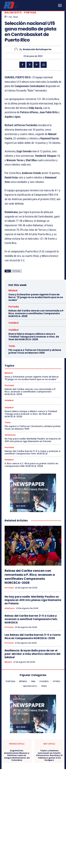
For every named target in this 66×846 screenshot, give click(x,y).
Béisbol (12, 290)
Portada (30, 12)
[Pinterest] (36, 65)
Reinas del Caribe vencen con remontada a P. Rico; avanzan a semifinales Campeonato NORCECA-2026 (36, 313)
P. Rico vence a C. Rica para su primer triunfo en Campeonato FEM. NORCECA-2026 (31, 465)
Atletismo (10, 435)
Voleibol (13, 323)
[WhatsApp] (44, 65)
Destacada (16, 271)
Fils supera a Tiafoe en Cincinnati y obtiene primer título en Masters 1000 (34, 351)
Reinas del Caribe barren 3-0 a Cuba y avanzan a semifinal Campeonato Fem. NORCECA (32, 452)
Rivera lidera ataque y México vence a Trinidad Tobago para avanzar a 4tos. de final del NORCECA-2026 (33, 336)
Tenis (11, 346)
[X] (29, 65)
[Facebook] (22, 65)
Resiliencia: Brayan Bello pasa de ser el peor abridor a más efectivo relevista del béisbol (32, 654)
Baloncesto (13, 12)
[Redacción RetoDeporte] (16, 49)
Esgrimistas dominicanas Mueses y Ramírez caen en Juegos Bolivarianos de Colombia (17, 755)
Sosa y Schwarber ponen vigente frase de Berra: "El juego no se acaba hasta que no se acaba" (35, 297)
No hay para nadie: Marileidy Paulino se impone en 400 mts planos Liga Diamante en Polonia (33, 440)
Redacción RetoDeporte (37, 49)
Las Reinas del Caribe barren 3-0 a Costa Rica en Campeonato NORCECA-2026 (32, 636)
